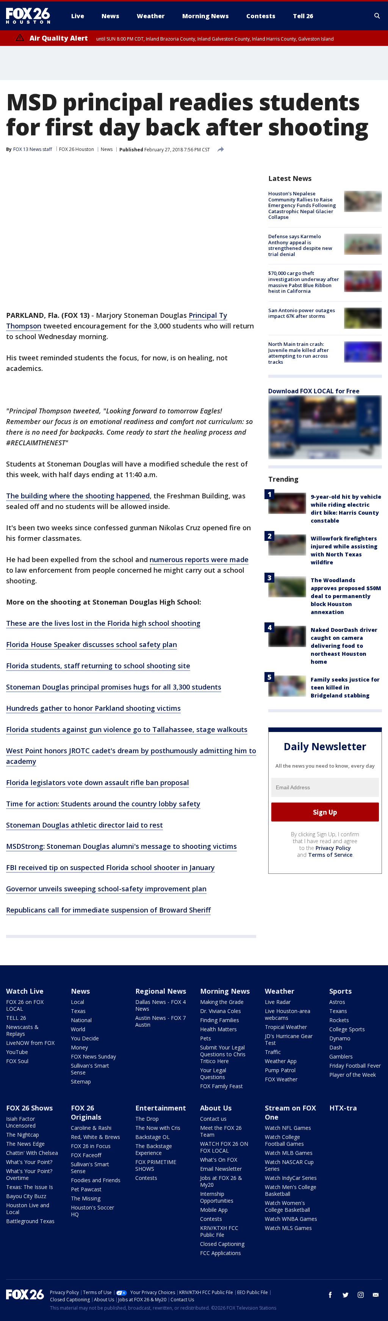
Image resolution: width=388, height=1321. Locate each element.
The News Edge (25, 1143)
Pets (205, 1038)
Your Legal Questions (213, 1074)
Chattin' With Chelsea (32, 1152)
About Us (216, 1107)
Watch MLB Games (289, 1152)
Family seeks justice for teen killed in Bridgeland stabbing (345, 687)
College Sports (347, 1029)
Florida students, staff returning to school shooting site (98, 665)
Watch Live (25, 991)
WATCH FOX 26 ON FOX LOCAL (224, 1147)
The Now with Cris (157, 1127)
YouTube (17, 1052)
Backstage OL (152, 1136)
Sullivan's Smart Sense (90, 1069)
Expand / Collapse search (377, 16)
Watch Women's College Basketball (287, 1206)
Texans (338, 1011)
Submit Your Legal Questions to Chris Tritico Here (223, 1054)
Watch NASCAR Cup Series (289, 1165)
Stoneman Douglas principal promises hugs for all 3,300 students (113, 686)
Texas (78, 1011)
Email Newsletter (221, 1168)
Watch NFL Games (288, 1127)
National (81, 1020)
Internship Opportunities (216, 1197)
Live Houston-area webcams (287, 1014)
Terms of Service (330, 854)
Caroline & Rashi (91, 1127)
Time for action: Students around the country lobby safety (103, 803)
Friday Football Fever (355, 1065)
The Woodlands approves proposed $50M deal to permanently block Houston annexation (346, 596)
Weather (279, 991)
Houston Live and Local (27, 1209)
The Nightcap (22, 1134)
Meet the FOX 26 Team (221, 1131)
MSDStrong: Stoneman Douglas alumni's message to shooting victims (121, 846)
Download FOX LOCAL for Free (314, 391)
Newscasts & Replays (22, 1030)
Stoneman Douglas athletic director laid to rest (84, 824)
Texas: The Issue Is (29, 1187)
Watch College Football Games (284, 1140)
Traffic (273, 1052)
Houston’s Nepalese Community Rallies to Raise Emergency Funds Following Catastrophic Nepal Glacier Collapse (302, 205)
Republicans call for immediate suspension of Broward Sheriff (108, 909)
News (107, 149)
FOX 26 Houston (76, 149)
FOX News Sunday (93, 1056)
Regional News (160, 991)
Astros (337, 1001)
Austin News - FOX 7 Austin (160, 1021)
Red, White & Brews (95, 1136)
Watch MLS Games (288, 1227)
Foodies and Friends (95, 1180)
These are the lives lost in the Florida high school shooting (103, 623)
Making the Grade (222, 1001)
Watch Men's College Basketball (290, 1190)
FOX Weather (281, 1079)
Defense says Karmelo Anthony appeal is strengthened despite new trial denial (300, 245)
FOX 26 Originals (86, 1112)
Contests (146, 1177)
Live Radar (278, 1001)
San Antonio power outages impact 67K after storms (301, 313)
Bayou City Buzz (26, 1196)
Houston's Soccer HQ (92, 1211)
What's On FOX (218, 1159)
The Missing (85, 1198)
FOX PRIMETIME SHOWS (155, 1165)
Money (79, 1047)
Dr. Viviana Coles (220, 1011)
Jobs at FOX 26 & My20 (221, 1181)
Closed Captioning (222, 1243)
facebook (330, 1295)
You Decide (85, 1038)
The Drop (147, 1118)
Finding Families (219, 1020)
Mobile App (214, 1209)
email (376, 1295)
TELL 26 (16, 1017)
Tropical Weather (286, 1026)
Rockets (339, 1020)
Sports (340, 991)
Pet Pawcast (86, 1189)
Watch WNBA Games (291, 1218)
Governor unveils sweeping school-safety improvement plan (106, 888)
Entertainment (160, 1107)
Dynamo (339, 1038)
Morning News (225, 991)
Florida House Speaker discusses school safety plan (91, 644)
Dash (335, 1047)
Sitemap (81, 1081)
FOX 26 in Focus (91, 1146)
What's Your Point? (29, 1161)
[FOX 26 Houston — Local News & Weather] (31, 16)
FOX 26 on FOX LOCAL (25, 1005)
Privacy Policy (333, 847)
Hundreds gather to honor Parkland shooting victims (93, 708)
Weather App (281, 1061)
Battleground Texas (30, 1221)
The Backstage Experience (153, 1149)
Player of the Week (352, 1074)
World (78, 1029)
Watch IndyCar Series (291, 1177)
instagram (361, 1295)
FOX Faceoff (86, 1155)
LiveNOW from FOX (30, 1042)
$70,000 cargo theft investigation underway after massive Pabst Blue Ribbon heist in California (303, 282)
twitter (346, 1295)
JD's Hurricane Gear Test (289, 1039)
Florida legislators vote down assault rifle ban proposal (97, 782)
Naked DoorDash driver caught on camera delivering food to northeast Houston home (344, 645)
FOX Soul (17, 1061)
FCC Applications (220, 1253)
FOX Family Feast (221, 1086)
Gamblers (341, 1056)
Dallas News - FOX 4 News (160, 1005)
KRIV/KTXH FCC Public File (219, 1231)
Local (77, 1001)
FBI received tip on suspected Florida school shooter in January (110, 867)
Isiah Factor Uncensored (21, 1122)
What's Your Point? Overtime (29, 1174)
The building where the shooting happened (78, 495)
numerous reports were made (199, 559)
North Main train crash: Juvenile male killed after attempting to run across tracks (298, 353)
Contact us (213, 1118)
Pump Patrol (280, 1070)
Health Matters (218, 1029)
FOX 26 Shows (29, 1107)
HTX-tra (343, 1107)
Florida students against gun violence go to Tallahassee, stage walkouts (126, 729)
